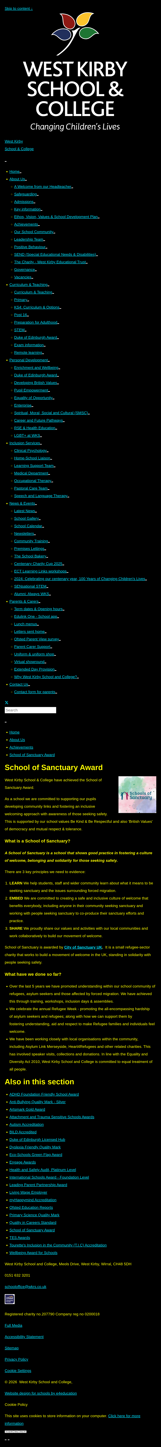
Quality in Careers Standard (32, 1222)
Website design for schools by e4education (41, 1393)
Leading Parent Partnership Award (38, 1185)
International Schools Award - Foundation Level (49, 1177)
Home (14, 732)
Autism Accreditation (26, 1124)
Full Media (13, 1325)
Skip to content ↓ (19, 8)
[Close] (6, 1439)
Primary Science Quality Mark (34, 1215)
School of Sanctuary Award (32, 755)
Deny (16, 1432)
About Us (17, 740)
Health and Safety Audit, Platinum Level (42, 1170)
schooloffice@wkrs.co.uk (25, 1286)
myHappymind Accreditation (32, 1200)
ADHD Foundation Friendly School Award (44, 1094)
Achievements (21, 747)
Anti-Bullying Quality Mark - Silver (37, 1102)
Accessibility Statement (24, 1337)
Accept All (9, 1432)
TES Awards (19, 1237)
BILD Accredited (23, 1132)
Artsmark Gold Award (27, 1109)
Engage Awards (22, 1162)
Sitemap (12, 1348)
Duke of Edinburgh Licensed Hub (37, 1139)
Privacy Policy (16, 1359)
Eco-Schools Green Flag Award (35, 1155)
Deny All (23, 1432)
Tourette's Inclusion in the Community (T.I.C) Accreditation (58, 1245)
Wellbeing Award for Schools (33, 1253)
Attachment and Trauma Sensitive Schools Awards (51, 1117)
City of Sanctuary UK (83, 947)
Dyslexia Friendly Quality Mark (35, 1147)
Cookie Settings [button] (18, 1371)
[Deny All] (9, 1439)
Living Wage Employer (28, 1192)
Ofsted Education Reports (31, 1207)
